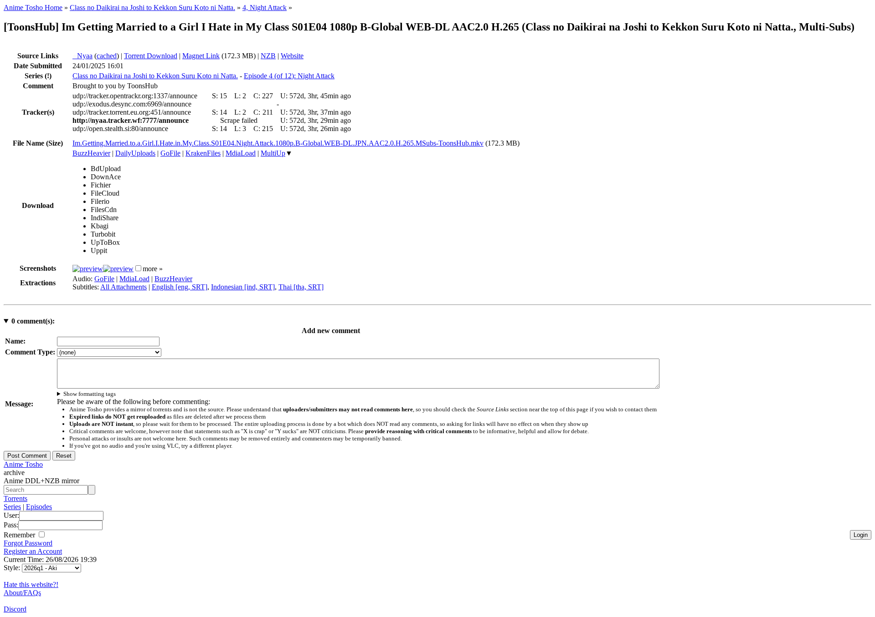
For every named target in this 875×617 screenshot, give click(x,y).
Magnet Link (201, 56)
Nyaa (82, 56)
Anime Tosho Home (33, 7)
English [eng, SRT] (179, 287)
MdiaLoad (241, 153)
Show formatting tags (89, 393)
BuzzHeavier (91, 153)
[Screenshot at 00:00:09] (87, 269)
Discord (15, 609)
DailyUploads (135, 153)
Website (292, 56)
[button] (138, 268)
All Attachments (123, 287)
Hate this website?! (31, 584)
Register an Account (33, 551)
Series (12, 507)
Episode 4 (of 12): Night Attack (289, 76)
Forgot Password (28, 543)
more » (153, 269)
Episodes (39, 507)
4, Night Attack (264, 7)
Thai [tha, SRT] (301, 287)
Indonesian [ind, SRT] (243, 287)
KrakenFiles (203, 153)
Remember (20, 535)
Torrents (15, 498)
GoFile (170, 153)
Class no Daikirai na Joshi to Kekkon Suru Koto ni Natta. (152, 7)
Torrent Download (150, 56)
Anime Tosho (23, 464)
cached (107, 56)
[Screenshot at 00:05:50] (118, 269)
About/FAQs (22, 593)
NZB (268, 56)
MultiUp (273, 153)
